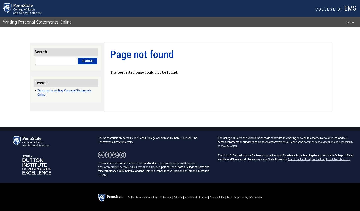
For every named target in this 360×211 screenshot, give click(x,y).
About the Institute (299, 159)
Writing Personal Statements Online (37, 22)
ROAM (102, 174)
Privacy (178, 197)
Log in (349, 22)
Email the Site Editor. (338, 159)
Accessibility (217, 197)
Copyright (256, 197)
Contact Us (318, 159)
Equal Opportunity (237, 197)
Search (87, 61)
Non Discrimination (196, 197)
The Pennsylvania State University (151, 197)
